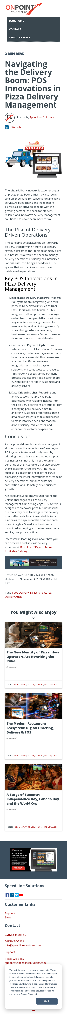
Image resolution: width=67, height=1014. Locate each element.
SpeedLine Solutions (42, 117)
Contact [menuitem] (15, 29)
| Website (15, 127)
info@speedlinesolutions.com (23, 945)
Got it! (46, 1001)
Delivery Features (40, 592)
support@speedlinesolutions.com (25, 963)
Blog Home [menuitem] (16, 20)
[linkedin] (33, 1010)
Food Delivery (20, 592)
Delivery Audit (13, 596)
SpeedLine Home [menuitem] (19, 37)
